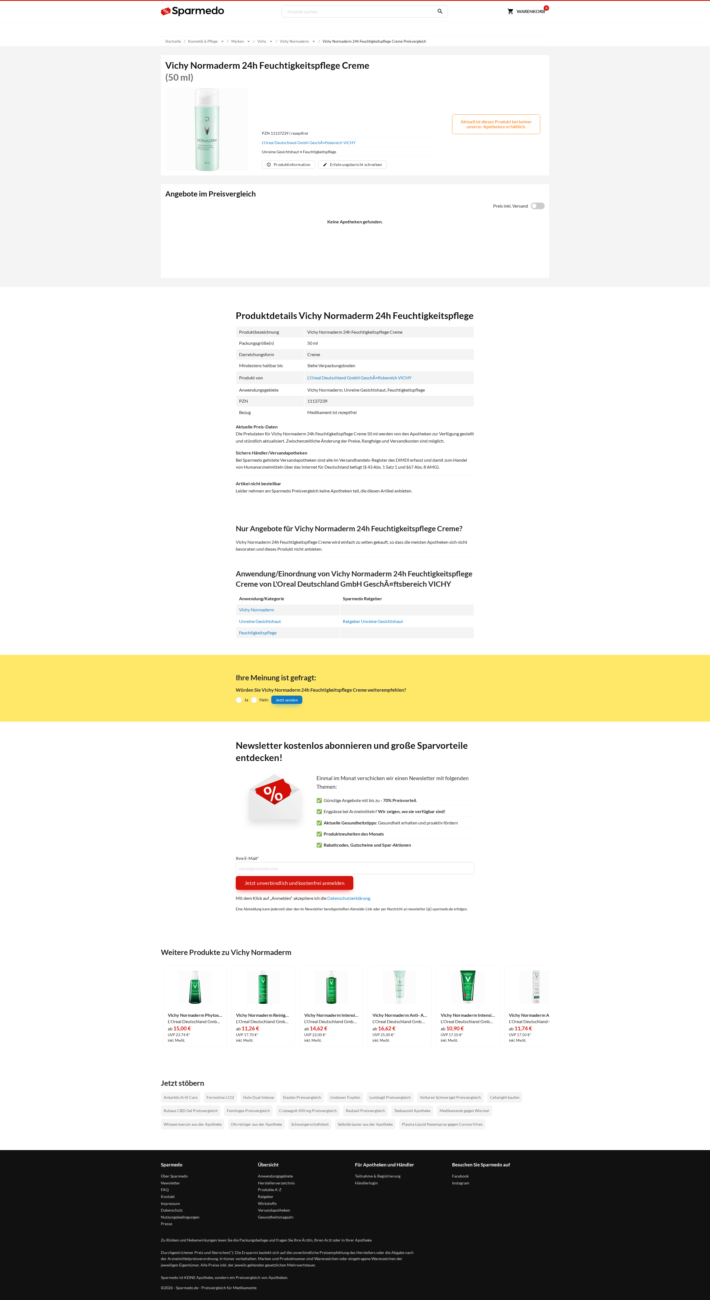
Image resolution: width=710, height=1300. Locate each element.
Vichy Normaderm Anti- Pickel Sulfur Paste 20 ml (536, 1015)
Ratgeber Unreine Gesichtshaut (373, 621)
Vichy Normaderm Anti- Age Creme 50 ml (399, 1015)
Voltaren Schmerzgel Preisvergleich (450, 1097)
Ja (246, 699)
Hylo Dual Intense (258, 1097)
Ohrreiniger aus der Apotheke (256, 1124)
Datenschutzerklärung (348, 898)
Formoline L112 (220, 1097)
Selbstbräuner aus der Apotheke (365, 1124)
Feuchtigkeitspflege (258, 632)
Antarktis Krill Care (180, 1097)
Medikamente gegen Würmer (465, 1110)
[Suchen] (438, 11)
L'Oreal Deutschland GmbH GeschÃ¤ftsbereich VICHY (309, 142)
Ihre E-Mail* (247, 858)
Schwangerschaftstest (310, 1124)
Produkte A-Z (270, 1189)
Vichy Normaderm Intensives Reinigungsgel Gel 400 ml (331, 1015)
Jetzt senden (287, 700)
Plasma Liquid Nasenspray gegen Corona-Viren (442, 1124)
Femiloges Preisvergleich (248, 1110)
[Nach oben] (695, 1285)
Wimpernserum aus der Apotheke (193, 1124)
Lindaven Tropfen (345, 1097)
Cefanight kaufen (504, 1097)
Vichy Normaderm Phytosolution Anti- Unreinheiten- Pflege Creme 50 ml (195, 1015)
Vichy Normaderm (256, 609)
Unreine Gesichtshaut (260, 621)
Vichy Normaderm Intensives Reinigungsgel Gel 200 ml (468, 1015)
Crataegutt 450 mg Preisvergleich (308, 1110)
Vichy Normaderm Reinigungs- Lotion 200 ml (263, 1015)
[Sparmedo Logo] (193, 11)
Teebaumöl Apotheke (412, 1110)
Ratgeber (265, 1196)
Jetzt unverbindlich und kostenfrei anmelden (294, 883)
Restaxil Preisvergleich (365, 1110)
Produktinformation (292, 164)
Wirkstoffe (267, 1203)
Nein (263, 699)
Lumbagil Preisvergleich (390, 1097)
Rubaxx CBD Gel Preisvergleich (191, 1110)
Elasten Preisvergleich (302, 1097)
